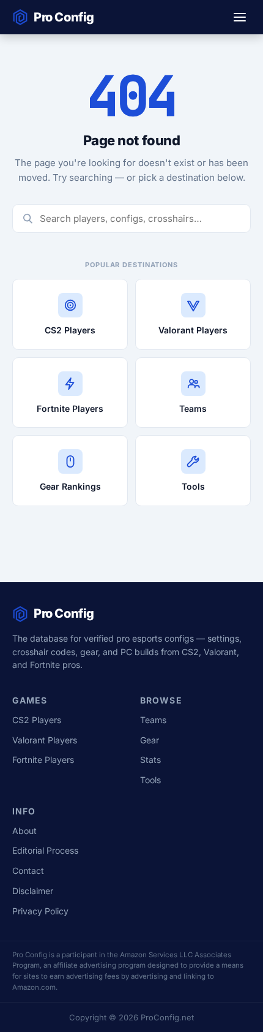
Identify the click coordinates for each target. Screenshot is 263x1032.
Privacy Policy (40, 911)
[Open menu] (240, 17)
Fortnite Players (43, 759)
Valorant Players (44, 740)
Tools (150, 780)
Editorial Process (45, 850)
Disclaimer (32, 891)
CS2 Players (36, 720)
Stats (150, 759)
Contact (28, 870)
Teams (153, 720)
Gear (149, 740)
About (24, 830)
